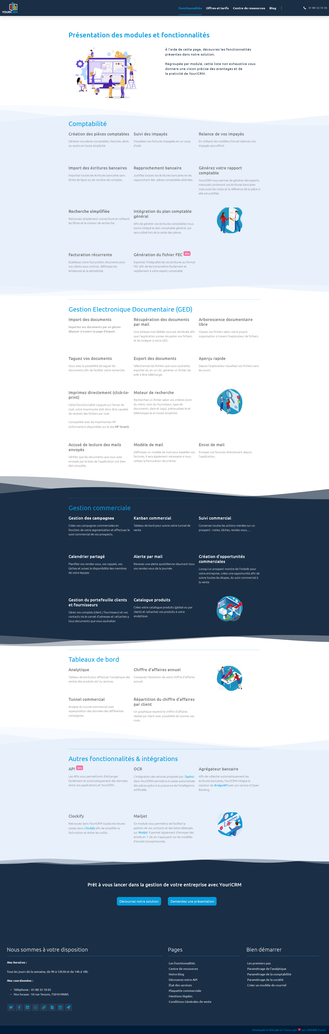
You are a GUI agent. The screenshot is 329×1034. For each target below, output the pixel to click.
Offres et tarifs (217, 8)
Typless (189, 776)
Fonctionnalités (190, 8)
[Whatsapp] (36, 1007)
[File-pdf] (52, 1007)
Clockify (89, 828)
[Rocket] (68, 1007)
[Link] (44, 1007)
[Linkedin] (27, 1007)
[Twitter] (11, 1007)
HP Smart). (122, 427)
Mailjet (143, 832)
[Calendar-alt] (60, 1007)
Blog (272, 8)
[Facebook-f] (19, 1007)
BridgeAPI (220, 785)
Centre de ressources (249, 8)
